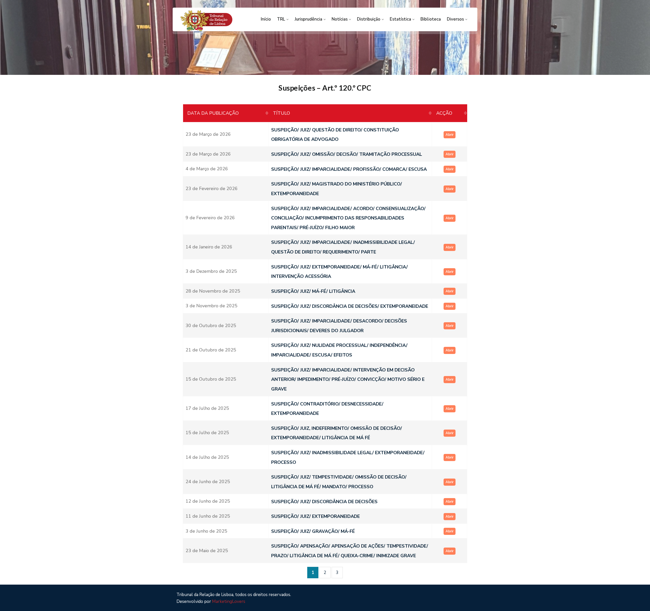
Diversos (455, 19)
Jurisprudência (308, 19)
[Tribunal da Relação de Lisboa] (213, 20)
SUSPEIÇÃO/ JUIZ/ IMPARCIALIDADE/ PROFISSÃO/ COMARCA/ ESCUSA (349, 169)
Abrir (449, 134)
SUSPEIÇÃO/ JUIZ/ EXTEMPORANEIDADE (315, 516)
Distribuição (368, 19)
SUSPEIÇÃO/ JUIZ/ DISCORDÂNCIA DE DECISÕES (324, 501)
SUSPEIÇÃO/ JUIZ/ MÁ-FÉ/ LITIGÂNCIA (313, 291)
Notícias (340, 19)
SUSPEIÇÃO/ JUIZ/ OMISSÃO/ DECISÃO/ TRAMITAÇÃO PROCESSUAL (346, 154)
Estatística (400, 19)
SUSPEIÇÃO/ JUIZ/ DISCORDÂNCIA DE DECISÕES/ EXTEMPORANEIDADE (349, 306)
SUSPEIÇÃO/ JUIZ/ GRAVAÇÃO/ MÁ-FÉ (313, 531)
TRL (281, 19)
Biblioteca (430, 19)
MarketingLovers (228, 601)
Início (266, 19)
